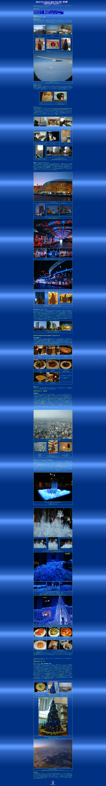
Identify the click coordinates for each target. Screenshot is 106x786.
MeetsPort (49, 166)
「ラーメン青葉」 (41, 401)
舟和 (45, 677)
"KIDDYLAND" (48, 673)
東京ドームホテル (46, 305)
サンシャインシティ (63, 398)
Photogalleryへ (53, 784)
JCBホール (66, 166)
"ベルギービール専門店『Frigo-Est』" (45, 339)
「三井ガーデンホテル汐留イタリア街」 (65, 108)
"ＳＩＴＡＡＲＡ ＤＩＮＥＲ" (40, 87)
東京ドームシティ (58, 165)
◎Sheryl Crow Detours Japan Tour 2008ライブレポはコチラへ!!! (46, 335)
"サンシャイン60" (55, 398)
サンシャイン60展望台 (40, 403)
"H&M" (68, 667)
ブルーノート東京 (58, 674)
